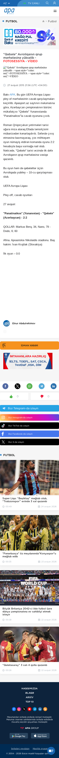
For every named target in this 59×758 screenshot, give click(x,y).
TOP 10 (30, 701)
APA (12, 94)
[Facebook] (14, 709)
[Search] (47, 3)
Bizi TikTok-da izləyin (18, 425)
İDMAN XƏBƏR (29, 345)
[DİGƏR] (54, 11)
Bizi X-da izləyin (16, 442)
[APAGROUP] (29, 728)
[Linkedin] (40, 709)
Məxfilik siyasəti (40, 748)
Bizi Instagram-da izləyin (20, 417)
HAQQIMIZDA (29, 688)
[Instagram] (19, 709)
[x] (24, 709)
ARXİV (29, 697)
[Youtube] (29, 709)
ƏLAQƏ (29, 692)
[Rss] (45, 709)
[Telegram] (35, 709)
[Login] (54, 3)
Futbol (52, 21)
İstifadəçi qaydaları (20, 748)
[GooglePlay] (19, 736)
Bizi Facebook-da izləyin (20, 434)
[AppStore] (40, 736)
